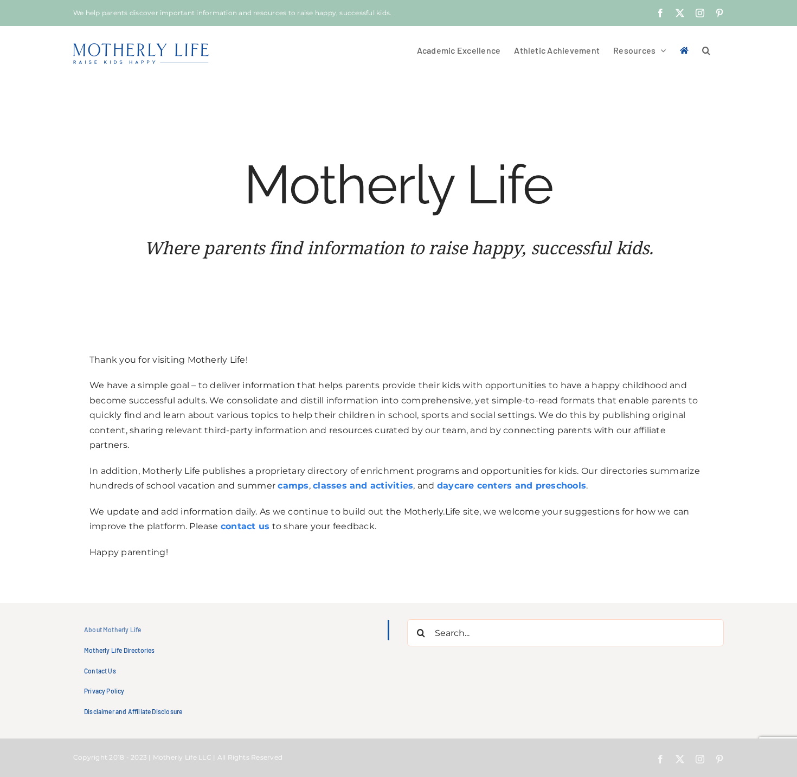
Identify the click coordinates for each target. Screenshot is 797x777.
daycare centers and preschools (511, 485)
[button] (706, 49)
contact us (245, 526)
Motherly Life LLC (182, 757)
